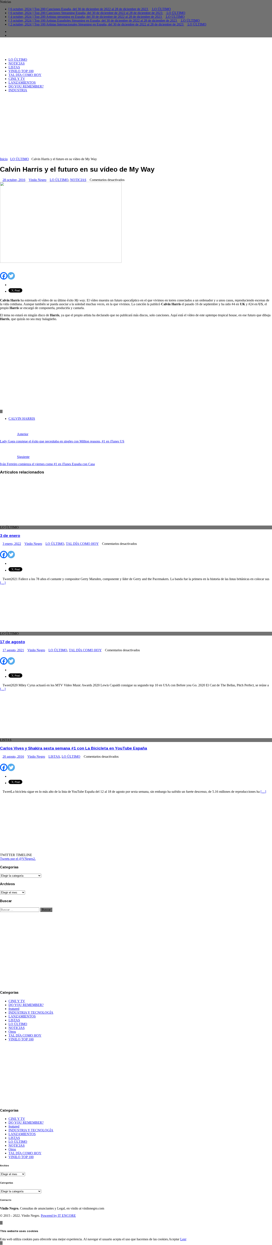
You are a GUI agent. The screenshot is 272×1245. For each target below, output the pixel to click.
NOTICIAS (16, 63)
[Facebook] (3, 273)
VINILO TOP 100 (21, 71)
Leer (183, 1239)
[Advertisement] (136, 125)
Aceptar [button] (174, 1239)
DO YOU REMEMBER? (26, 86)
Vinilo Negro (37, 180)
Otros (12, 1031)
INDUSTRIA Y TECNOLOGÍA (30, 1012)
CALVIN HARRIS (21, 418)
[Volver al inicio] (1, 1223)
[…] (3, 583)
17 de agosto (12, 642)
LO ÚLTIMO (17, 59)
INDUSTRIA (17, 90)
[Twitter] (11, 273)
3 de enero (10, 535)
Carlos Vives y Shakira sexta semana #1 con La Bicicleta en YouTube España (73, 748)
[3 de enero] (34, 523)
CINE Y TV (16, 79)
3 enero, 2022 (12, 543)
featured (13, 1008)
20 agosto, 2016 (13, 756)
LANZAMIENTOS (22, 82)
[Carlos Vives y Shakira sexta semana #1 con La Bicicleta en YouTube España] (34, 736)
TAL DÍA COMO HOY (24, 75)
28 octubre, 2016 (14, 180)
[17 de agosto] (34, 630)
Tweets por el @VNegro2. (18, 859)
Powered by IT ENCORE (58, 1215)
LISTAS (14, 67)
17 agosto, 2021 (13, 650)
